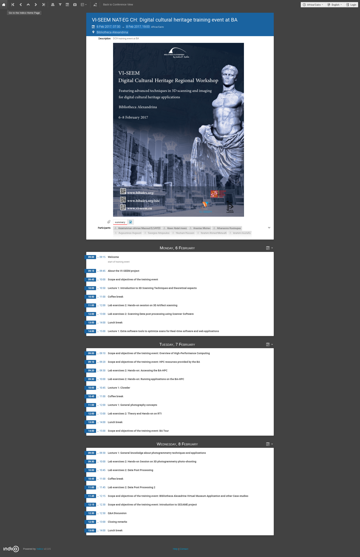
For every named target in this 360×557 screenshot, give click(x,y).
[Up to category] (28, 4)
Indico (40, 548)
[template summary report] (130, 222)
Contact (184, 548)
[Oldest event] (13, 4)
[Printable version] (52, 4)
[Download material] (75, 4)
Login (353, 4)
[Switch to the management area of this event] (95, 4)
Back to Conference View (118, 4)
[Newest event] (43, 4)
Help (175, 548)
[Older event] (21, 4)
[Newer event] (36, 4)
